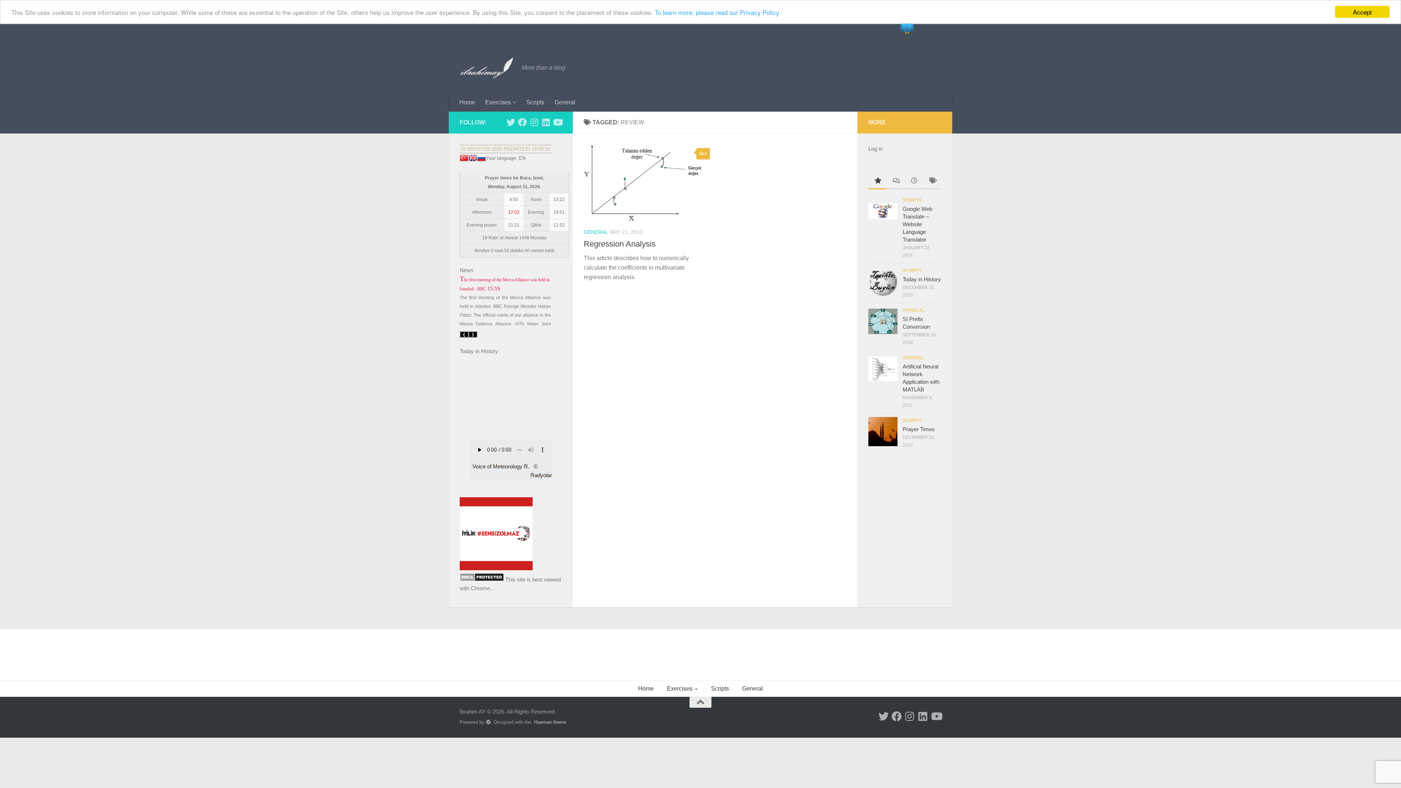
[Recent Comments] (896, 181)
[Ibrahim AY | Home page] (487, 68)
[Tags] (932, 181)
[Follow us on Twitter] (510, 122)
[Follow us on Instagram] (534, 122)
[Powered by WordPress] (488, 722)
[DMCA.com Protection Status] (482, 579)
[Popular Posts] (877, 181)
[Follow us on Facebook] (522, 122)
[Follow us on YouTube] (557, 122)
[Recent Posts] (914, 181)
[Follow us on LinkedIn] (545, 122)
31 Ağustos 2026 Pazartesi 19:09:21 (505, 149)
